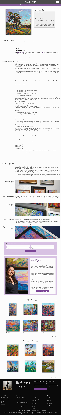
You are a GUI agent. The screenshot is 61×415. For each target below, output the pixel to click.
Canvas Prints (34, 403)
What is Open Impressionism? (51, 399)
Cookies (19, 410)
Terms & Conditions (28, 410)
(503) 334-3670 (3, 401)
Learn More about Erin (43, 291)
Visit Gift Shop (49, 403)
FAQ (47, 407)
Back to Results (30, 6)
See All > (56, 300)
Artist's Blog (49, 400)
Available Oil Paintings (35, 397)
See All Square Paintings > (53, 377)
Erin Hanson (43, 52)
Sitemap (16, 410)
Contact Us (49, 405)
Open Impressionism (20, 52)
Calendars (33, 406)
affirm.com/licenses (21, 413)
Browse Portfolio (34, 400)
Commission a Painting (35, 399)
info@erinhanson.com (4, 402)
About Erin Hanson (50, 397)
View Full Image (26, 33)
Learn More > (33, 408)
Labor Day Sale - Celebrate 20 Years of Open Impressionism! (30, 4)
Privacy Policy (23, 410)
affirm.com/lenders (54, 412)
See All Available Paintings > (53, 336)
